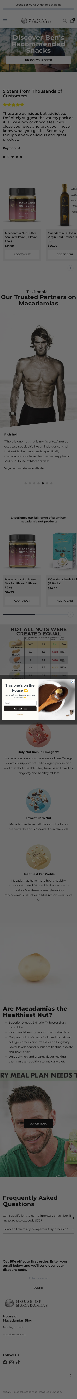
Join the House (20, 708)
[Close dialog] (72, 681)
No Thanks (20, 714)
